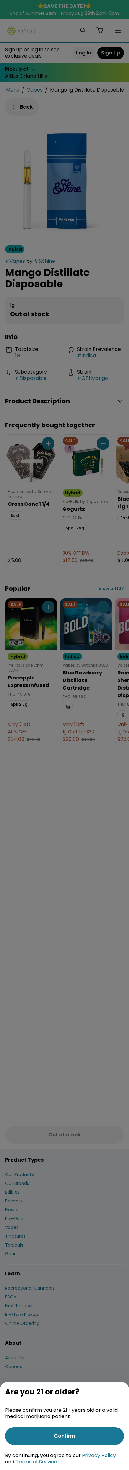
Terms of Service (36, 1461)
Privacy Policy (99, 1455)
